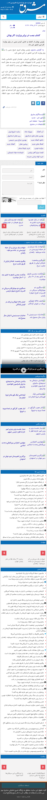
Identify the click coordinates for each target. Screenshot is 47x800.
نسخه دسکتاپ (23, 785)
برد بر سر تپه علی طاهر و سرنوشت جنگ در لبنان (28, 689)
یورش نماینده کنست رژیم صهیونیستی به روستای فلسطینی (25, 603)
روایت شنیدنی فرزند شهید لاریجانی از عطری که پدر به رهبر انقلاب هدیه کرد (23, 614)
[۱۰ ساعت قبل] (35, 306)
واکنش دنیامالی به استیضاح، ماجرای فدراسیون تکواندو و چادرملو (15, 384)
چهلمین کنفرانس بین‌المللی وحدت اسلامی (13, 444)
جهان (40, 16)
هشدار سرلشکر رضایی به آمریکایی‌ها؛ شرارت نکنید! (27, 643)
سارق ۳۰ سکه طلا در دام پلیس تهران (14, 560)
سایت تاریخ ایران (14, 131)
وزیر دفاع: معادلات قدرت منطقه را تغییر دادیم (29, 650)
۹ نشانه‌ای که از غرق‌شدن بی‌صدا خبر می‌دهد (29, 498)
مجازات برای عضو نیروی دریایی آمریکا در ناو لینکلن (28, 514)
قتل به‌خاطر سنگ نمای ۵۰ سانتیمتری (32, 475)
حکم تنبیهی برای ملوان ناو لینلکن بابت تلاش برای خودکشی (25, 673)
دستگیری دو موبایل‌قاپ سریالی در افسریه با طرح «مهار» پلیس (13, 290)
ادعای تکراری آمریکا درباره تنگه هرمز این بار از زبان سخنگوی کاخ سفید (24, 724)
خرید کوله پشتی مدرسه (35, 156)
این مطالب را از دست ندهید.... (34, 242)
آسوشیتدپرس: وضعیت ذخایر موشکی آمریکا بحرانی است (25, 625)
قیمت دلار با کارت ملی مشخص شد (32, 335)
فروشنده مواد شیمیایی (15, 152)
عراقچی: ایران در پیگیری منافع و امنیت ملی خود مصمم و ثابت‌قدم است (24, 586)
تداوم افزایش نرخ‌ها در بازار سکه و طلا (31, 354)
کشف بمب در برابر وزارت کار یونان (23, 35)
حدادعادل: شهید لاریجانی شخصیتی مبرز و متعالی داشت (26, 647)
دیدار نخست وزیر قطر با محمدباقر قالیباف (30, 656)
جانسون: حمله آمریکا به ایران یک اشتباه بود (30, 573)
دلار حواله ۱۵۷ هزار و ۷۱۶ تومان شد (32, 341)
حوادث (43, 542)
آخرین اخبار (41, 569)
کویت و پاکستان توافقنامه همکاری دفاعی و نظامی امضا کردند (24, 685)
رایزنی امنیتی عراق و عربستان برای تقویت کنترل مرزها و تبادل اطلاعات (25, 706)
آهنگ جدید (11, 144)
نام (44, 169)
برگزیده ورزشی (40, 376)
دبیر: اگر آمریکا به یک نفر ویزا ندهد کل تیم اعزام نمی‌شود (25, 501)
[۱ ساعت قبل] (35, 385)
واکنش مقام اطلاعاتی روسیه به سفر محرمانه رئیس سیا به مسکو (23, 537)
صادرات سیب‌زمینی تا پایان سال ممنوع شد (14, 317)
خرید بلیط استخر (24, 148)
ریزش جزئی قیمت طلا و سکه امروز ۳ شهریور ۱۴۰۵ (27, 351)
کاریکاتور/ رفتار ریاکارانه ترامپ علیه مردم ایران (29, 508)
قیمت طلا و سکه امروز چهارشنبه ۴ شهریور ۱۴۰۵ (28, 338)
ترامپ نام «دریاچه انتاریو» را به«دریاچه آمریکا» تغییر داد (26, 606)
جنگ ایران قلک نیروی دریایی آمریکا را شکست (29, 618)
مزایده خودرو (39, 148)
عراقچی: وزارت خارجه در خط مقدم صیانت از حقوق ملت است (24, 653)
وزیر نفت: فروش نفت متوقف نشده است (30, 735)
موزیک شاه (28, 131)
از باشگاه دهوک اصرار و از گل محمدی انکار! (30, 482)
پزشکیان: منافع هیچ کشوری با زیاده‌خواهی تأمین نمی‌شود (25, 714)
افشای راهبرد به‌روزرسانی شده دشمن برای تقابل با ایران (26, 676)
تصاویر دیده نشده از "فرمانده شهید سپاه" (30, 521)
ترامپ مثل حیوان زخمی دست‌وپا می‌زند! (31, 582)
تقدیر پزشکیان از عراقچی (36, 702)
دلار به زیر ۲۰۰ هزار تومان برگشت (33, 344)
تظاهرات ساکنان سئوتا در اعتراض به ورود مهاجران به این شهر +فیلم (25, 718)
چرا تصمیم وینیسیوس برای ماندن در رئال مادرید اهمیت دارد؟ (24, 751)
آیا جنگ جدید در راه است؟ (35, 530)
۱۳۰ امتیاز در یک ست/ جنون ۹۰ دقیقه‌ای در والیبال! (27, 492)
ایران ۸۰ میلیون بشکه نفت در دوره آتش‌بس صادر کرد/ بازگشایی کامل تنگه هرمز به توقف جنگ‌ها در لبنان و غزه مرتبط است (24, 577)
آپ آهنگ (40, 131)
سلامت (42, 756)
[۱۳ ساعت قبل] (34, 765)
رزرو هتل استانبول (14, 136)
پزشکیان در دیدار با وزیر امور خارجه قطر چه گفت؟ (28, 692)
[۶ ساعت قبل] (23, 370)
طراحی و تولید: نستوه (23, 796)
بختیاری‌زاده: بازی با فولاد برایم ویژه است (31, 622)
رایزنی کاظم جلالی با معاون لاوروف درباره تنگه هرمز (27, 711)
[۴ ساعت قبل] (35, 265)
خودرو (43, 215)
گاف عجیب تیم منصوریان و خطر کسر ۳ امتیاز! (29, 505)
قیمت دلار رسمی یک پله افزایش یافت (31, 357)
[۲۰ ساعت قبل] (12, 765)
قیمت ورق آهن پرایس (35, 152)
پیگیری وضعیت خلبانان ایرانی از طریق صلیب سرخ (14, 262)
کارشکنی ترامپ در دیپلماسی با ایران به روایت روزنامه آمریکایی (24, 591)
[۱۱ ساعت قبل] (35, 460)
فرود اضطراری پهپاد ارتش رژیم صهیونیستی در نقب (27, 679)
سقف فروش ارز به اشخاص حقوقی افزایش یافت (28, 660)
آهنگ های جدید (37, 144)
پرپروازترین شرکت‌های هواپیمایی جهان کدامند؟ (28, 534)
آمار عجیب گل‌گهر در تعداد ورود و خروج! (14, 410)
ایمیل (43, 176)
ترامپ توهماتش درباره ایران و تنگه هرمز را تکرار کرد (27, 600)
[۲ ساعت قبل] (35, 251)
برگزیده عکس (40, 424)
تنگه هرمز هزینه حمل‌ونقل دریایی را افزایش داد (28, 732)
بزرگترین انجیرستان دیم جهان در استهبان (14, 458)
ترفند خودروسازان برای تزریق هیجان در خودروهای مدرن (13, 233)
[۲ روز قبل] (34, 224)
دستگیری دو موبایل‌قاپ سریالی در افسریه (28, 369)
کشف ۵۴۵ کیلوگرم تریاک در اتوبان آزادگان (15, 303)
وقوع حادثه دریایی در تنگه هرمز (34, 479)
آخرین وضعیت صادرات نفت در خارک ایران (30, 527)
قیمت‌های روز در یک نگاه (36, 331)
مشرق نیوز (26, 6)
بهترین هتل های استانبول (34, 136)
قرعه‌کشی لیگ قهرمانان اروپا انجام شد (15, 396)
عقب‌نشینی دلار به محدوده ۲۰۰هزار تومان (30, 348)
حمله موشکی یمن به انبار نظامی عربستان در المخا (28, 741)
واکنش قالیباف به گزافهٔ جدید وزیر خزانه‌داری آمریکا (27, 634)
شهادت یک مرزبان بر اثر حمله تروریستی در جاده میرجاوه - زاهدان (15, 250)
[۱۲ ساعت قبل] (35, 412)
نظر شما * (41, 182)
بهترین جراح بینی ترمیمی (18, 140)
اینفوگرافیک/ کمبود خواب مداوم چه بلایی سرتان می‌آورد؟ (36, 775)
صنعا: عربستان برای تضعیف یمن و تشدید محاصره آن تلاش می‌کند (26, 595)
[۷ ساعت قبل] (35, 279)
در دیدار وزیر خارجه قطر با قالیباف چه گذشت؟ (29, 495)
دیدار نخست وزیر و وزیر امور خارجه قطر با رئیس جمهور (15, 430)
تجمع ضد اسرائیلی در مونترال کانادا (32, 748)
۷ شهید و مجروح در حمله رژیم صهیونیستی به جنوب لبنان (25, 669)
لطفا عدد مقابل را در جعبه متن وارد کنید (32, 198)
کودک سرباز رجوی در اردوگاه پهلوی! (32, 488)
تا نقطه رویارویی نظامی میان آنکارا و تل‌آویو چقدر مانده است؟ (24, 511)
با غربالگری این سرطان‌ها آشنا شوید (14, 774)
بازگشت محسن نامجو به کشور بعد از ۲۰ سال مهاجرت (13, 276)
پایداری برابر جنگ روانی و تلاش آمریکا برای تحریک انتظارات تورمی (23, 695)
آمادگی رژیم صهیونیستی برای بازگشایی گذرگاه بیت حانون (25, 728)
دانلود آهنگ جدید (37, 140)
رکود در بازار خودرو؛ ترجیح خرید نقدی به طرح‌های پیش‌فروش (36, 234)
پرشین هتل (23, 144)
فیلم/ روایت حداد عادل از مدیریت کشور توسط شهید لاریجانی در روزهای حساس (24, 629)
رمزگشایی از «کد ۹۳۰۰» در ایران (33, 524)
